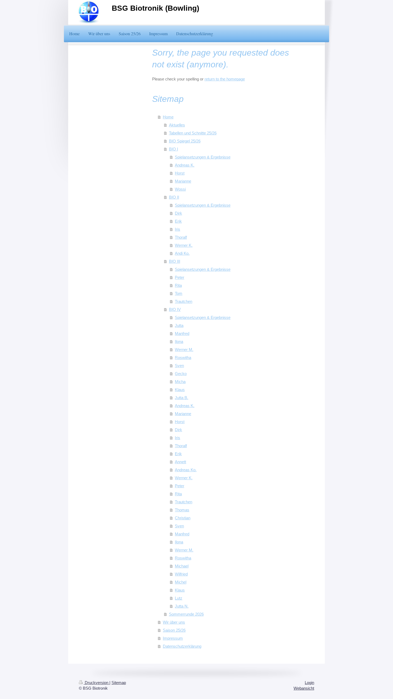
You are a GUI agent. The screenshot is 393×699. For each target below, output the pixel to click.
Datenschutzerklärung (182, 646)
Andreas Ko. (185, 470)
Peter (179, 277)
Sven (179, 365)
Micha (180, 381)
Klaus (180, 389)
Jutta (179, 325)
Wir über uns (174, 622)
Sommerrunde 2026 (186, 614)
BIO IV (175, 309)
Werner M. (184, 349)
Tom (178, 293)
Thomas (182, 510)
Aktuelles (177, 125)
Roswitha (183, 357)
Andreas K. (184, 165)
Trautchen (183, 301)
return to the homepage (225, 79)
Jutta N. (181, 606)
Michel (180, 582)
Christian (182, 518)
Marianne (183, 181)
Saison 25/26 (174, 630)
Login (309, 682)
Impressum (173, 638)
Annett (180, 461)
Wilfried (181, 574)
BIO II (174, 197)
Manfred (182, 333)
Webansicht (304, 688)
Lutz (178, 598)
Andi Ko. (182, 253)
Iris (177, 229)
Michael (181, 566)
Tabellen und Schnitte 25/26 (193, 133)
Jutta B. (181, 397)
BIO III (174, 261)
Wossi (180, 189)
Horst (179, 173)
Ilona (179, 341)
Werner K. (183, 245)
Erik (178, 221)
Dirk (178, 213)
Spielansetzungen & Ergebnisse (202, 157)
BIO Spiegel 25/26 (185, 141)
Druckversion (96, 682)
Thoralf (181, 237)
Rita (178, 285)
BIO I (173, 149)
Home (168, 117)
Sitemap (118, 682)
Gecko (181, 373)
